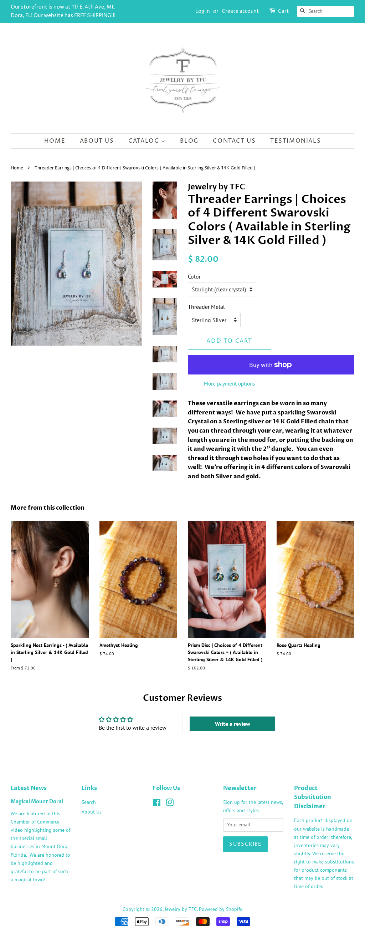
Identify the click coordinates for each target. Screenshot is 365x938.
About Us (97, 141)
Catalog (144, 141)
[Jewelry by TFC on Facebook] (157, 804)
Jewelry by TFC (181, 909)
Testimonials (295, 141)
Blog (189, 141)
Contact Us (234, 141)
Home (54, 141)
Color (194, 276)
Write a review (232, 723)
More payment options (229, 383)
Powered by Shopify (220, 909)
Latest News (29, 788)
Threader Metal (206, 306)
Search (89, 802)
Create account (240, 11)
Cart (283, 11)
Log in (202, 11)
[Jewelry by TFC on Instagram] (170, 804)
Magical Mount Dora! (37, 802)
